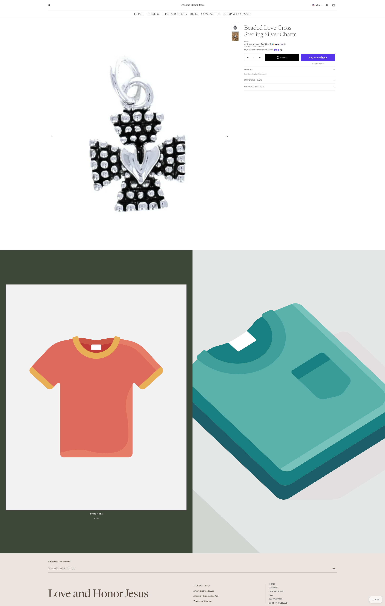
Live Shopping (276, 592)
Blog (271, 595)
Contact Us (275, 599)
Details (248, 69)
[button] (289, 44)
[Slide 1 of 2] (235, 27)
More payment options (318, 63)
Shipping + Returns (254, 87)
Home (272, 584)
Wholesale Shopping (203, 601)
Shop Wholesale (278, 603)
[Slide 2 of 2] (235, 36)
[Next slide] (227, 136)
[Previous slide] (50, 136)
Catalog (274, 588)
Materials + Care (253, 80)
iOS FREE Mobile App (203, 591)
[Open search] (49, 5)
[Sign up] (334, 569)
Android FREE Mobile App (206, 596)
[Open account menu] (327, 5)
